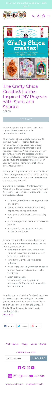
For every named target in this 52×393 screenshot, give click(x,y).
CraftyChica (18, 384)
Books (34, 344)
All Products (12, 344)
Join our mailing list (26, 352)
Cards (43, 344)
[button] (8, 314)
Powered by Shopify (34, 384)
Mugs (24, 344)
